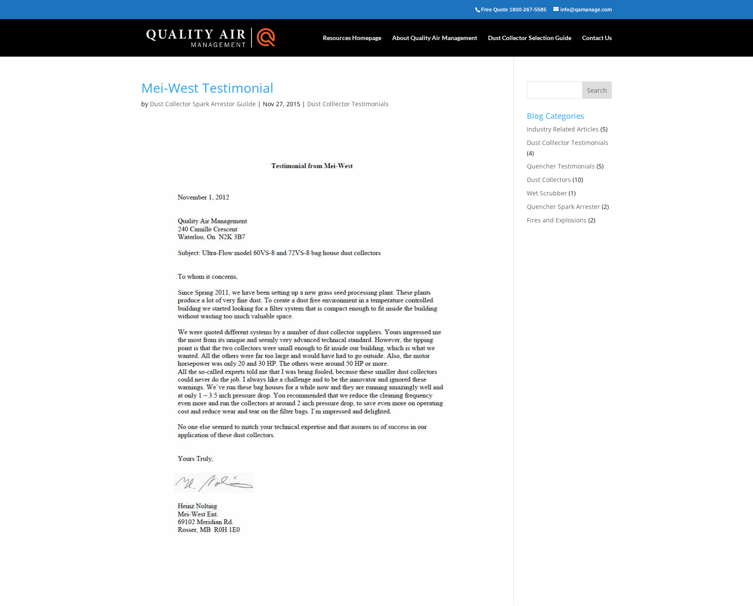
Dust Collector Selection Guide (529, 38)
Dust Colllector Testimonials (348, 104)
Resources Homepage (352, 38)
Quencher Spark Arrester (563, 206)
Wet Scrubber (547, 193)
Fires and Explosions (557, 220)
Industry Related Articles (563, 129)
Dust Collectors (549, 179)
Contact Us (597, 38)
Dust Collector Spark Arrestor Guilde (203, 104)
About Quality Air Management (434, 38)
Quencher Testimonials (561, 166)
